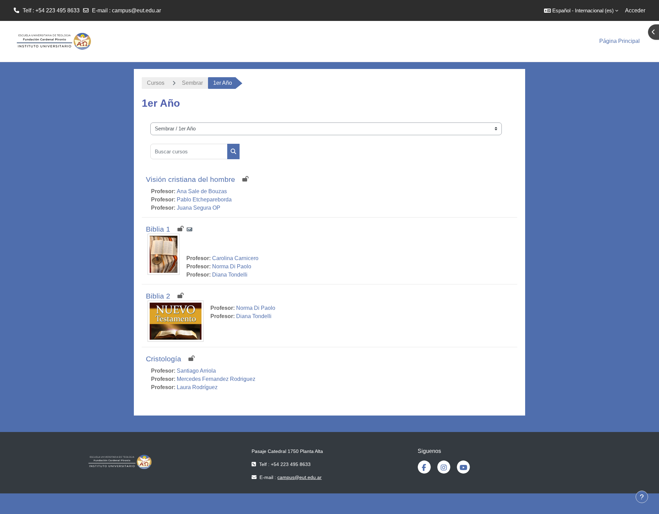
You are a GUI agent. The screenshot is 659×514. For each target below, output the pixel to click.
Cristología (163, 359)
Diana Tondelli (229, 275)
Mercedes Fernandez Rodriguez (216, 379)
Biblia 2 (158, 296)
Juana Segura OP (198, 208)
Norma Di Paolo (231, 266)
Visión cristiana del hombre (190, 179)
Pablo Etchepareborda (204, 199)
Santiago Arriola (196, 371)
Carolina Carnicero (235, 258)
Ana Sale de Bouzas (202, 191)
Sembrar (192, 83)
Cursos (155, 83)
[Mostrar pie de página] (642, 497)
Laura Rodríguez (197, 387)
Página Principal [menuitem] (619, 41)
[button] (581, 10)
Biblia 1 (158, 229)
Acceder (635, 10)
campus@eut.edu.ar (136, 10)
